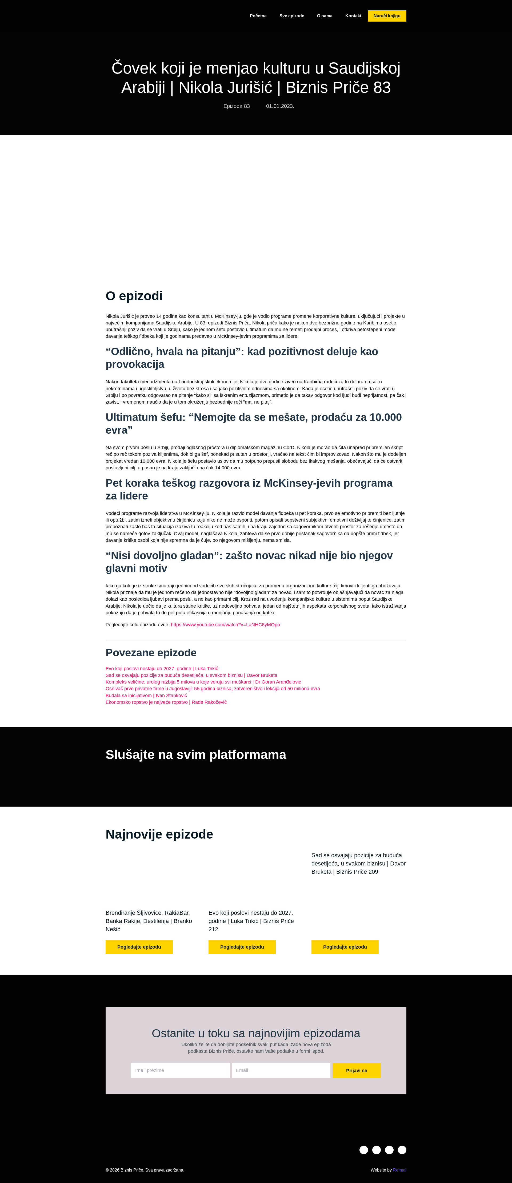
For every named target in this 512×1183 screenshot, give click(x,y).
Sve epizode (291, 16)
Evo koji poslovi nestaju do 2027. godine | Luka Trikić (162, 668)
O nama (325, 16)
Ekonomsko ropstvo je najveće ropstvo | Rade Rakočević (166, 702)
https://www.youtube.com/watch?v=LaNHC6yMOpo (225, 624)
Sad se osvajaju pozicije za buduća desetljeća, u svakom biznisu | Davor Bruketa (191, 675)
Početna (258, 16)
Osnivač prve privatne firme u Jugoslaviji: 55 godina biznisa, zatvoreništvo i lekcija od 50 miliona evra (213, 688)
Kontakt (353, 16)
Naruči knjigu (387, 16)
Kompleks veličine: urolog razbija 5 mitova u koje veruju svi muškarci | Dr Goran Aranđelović (203, 682)
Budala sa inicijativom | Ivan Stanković (146, 695)
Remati (399, 1170)
